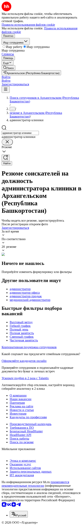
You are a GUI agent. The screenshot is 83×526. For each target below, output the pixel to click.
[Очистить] (7, 142)
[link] (8, 67)
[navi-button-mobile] (6, 89)
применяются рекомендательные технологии (35, 483)
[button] (6, 77)
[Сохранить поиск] (6, 158)
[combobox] (20, 133)
